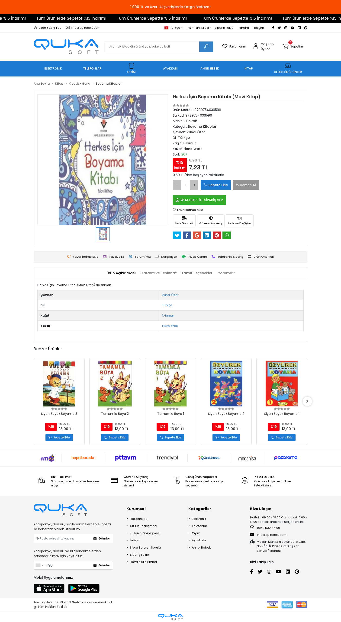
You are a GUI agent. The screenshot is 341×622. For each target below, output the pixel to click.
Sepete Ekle (218, 185)
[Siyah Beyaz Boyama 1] (282, 383)
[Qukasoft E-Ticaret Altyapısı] (170, 617)
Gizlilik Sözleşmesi (143, 526)
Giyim (196, 533)
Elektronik (199, 519)
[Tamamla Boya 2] (115, 383)
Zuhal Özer (170, 295)
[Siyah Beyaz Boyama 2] (226, 383)
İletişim (259, 27)
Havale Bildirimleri (143, 562)
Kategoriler (199, 508)
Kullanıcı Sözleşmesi (145, 533)
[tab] (121, 273)
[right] (307, 401)
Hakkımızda (139, 519)
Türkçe (167, 305)
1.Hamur (168, 315)
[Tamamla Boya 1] (170, 383)
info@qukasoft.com (271, 535)
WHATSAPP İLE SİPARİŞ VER (201, 200)
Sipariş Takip (224, 27)
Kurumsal (136, 508)
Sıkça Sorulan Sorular (146, 547)
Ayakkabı (199, 540)
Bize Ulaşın (260, 508)
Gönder (104, 538)
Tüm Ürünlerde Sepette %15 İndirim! (59, 18)
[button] (292, 47)
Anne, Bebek (201, 547)
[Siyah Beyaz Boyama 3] (59, 383)
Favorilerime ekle (190, 210)
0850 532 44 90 (268, 528)
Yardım (243, 27)
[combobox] (39, 565)
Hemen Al (248, 185)
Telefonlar (199, 526)
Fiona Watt (170, 326)
